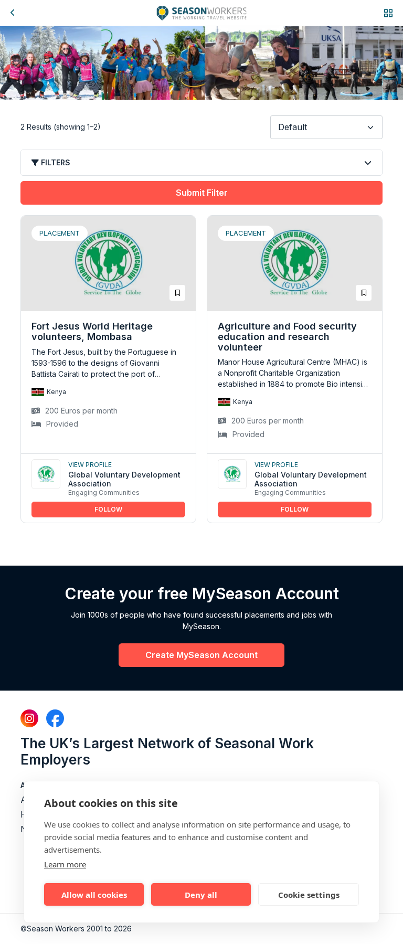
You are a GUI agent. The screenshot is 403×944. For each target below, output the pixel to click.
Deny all (201, 894)
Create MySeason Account (201, 655)
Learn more (65, 864)
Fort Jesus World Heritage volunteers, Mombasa (92, 331)
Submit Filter (202, 192)
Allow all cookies (94, 894)
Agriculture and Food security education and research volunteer (287, 337)
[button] (388, 13)
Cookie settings (309, 894)
